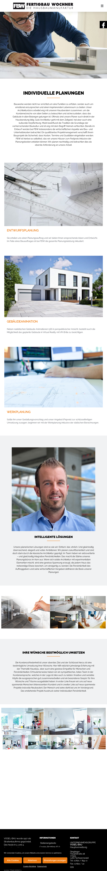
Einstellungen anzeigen (55, 860)
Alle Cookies (13, 860)
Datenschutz (42, 866)
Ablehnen (32, 860)
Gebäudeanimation (22, 321)
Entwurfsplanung (22, 230)
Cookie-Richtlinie (29, 866)
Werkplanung (18, 412)
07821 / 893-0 (80, 860)
